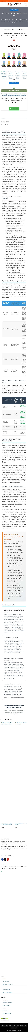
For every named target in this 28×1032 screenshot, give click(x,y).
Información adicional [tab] (5, 121)
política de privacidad (6, 1005)
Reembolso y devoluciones (7, 984)
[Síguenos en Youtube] (8, 859)
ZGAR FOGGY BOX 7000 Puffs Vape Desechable (21, 824)
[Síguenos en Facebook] (2, 859)
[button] (2, 4)
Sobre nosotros (5, 1000)
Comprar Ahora (14, 108)
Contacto (4, 1008)
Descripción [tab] (3, 119)
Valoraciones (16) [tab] (4, 124)
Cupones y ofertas (6, 981)
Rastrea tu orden (6, 987)
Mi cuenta (4, 978)
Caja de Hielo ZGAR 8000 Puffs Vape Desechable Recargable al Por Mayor (6, 824)
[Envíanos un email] (5, 859)
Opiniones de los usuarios (7, 1002)
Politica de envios (6, 1010)
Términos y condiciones (7, 1013)
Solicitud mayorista (6, 989)
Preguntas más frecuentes (8, 992)
